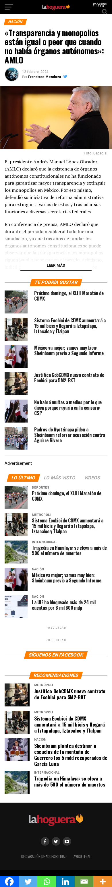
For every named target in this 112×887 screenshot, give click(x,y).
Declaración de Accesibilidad (44, 856)
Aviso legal (82, 856)
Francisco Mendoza (44, 77)
